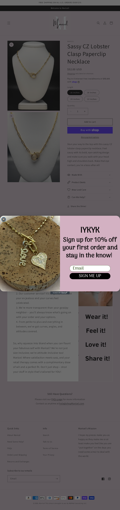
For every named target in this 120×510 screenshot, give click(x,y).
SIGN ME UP (90, 276)
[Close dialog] (3, 219)
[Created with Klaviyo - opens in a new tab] (60, 292)
